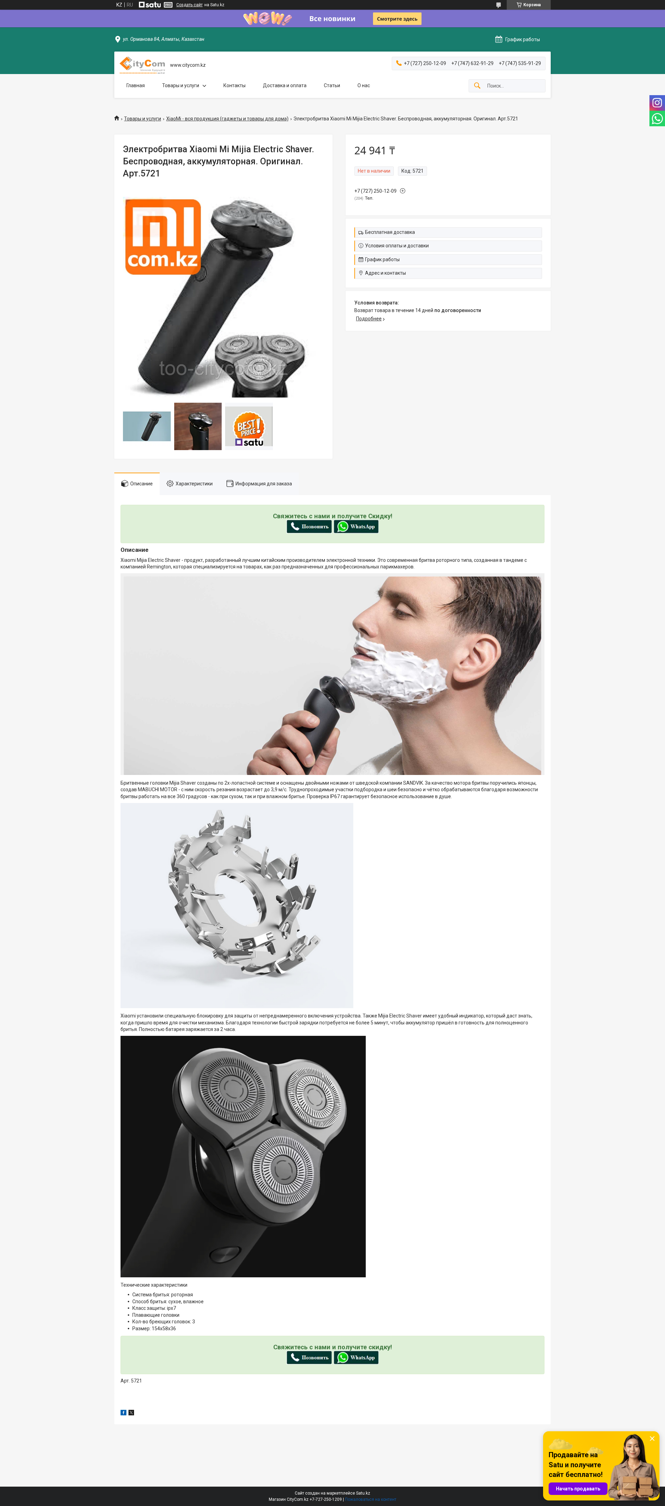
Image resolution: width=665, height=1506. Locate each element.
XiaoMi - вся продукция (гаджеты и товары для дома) (227, 118)
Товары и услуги (180, 85)
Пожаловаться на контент (370, 1499)
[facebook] (123, 1413)
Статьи (332, 85)
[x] (131, 1413)
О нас (363, 85)
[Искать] (477, 86)
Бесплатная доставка (390, 232)
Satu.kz (363, 1493)
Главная (135, 85)
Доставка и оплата (285, 85)
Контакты (234, 85)
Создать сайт (189, 4)
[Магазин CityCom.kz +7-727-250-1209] (142, 65)
